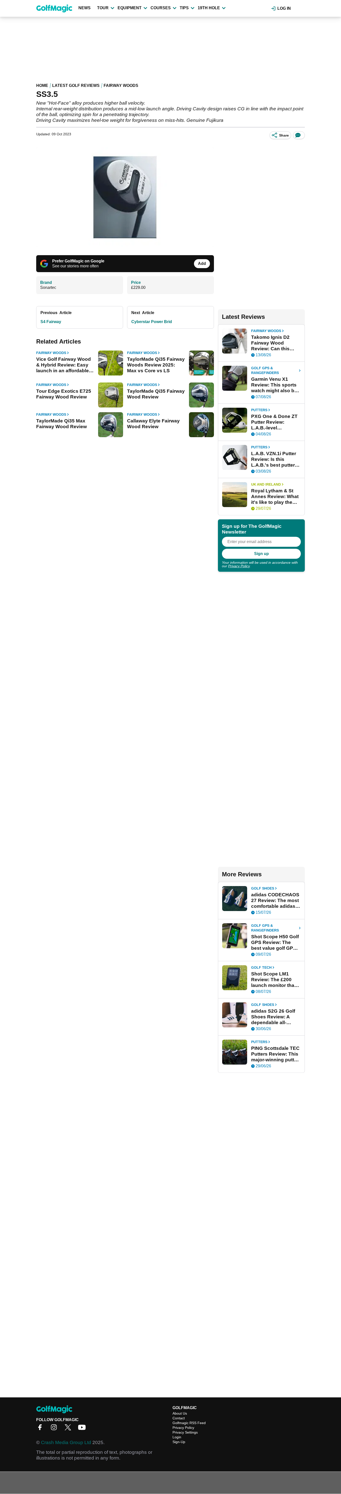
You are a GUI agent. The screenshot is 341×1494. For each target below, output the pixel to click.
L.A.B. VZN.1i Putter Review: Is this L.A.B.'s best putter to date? (273, 459)
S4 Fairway (50, 322)
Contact (178, 1418)
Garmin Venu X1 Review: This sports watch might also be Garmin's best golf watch (274, 384)
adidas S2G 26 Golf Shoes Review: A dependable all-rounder (273, 1016)
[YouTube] (83, 1429)
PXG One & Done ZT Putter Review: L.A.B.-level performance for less (275, 422)
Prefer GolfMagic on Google (78, 261)
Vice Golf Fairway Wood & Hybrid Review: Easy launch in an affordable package (63, 365)
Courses (161, 8)
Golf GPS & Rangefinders (265, 370)
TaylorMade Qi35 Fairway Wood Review (156, 393)
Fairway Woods (121, 85)
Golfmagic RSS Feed (189, 1423)
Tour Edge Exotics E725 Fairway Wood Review (63, 393)
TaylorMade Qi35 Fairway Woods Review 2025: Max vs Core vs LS (156, 365)
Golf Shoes (262, 888)
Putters (259, 410)
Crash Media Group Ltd (66, 1442)
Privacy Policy (239, 566)
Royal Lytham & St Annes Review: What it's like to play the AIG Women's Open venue (275, 496)
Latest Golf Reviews (76, 85)
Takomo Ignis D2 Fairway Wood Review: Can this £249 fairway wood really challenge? (272, 343)
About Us (179, 1413)
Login (176, 1437)
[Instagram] (55, 1429)
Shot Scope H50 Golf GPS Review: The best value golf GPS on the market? (275, 942)
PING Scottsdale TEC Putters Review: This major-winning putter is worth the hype (275, 1054)
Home (42, 85)
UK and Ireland (266, 484)
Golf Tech (261, 967)
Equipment (130, 8)
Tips (184, 8)
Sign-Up (178, 1442)
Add (202, 263)
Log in (284, 8)
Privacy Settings (185, 1432)
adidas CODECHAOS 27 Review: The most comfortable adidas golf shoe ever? (275, 900)
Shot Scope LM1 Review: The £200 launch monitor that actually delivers (273, 979)
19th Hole (209, 8)
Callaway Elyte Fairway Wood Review (153, 423)
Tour (103, 8)
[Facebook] (41, 1429)
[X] (69, 1429)
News (84, 8)
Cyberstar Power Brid (151, 322)
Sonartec (48, 287)
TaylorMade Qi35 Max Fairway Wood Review (61, 423)
